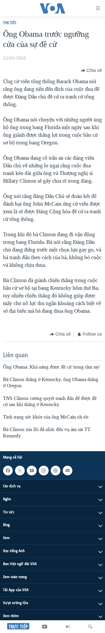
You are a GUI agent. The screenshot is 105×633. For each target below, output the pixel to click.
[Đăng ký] (67, 470)
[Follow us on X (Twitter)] (20, 470)
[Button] (91, 70)
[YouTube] (44, 626)
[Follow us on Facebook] (8, 470)
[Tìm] (90, 626)
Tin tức (10, 23)
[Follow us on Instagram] (43, 470)
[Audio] (67, 626)
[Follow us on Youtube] (31, 470)
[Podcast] (55, 470)
